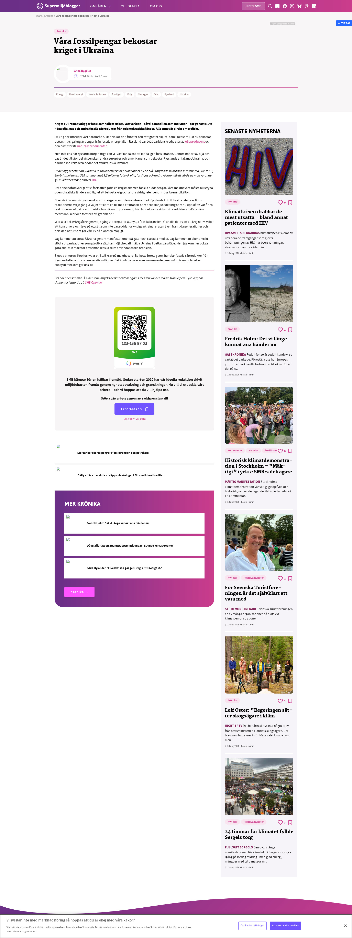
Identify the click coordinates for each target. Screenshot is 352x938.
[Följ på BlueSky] (299, 6)
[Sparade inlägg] (277, 6)
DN (94, 180)
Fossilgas (116, 94)
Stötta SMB (253, 6)
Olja (156, 94)
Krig (129, 94)
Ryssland (169, 94)
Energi (59, 94)
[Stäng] (345, 925)
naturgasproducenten (92, 146)
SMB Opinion (93, 282)
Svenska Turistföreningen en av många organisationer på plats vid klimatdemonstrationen (259, 614)
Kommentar (235, 450)
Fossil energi (76, 94)
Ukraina (184, 94)
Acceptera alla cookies (285, 926)
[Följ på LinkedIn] (314, 6)
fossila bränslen (97, 94)
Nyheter (232, 202)
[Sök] (270, 6)
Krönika (48, 16)
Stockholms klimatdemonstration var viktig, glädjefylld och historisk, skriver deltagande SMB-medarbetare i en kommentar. (258, 489)
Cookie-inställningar (252, 926)
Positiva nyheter (275, 450)
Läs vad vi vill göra (134, 419)
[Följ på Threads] (307, 6)
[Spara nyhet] (290, 203)
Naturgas (143, 94)
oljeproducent (195, 142)
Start (39, 16)
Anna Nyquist (82, 71)
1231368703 (131, 409)
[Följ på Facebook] (285, 6)
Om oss (156, 6)
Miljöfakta (130, 6)
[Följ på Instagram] (292, 6)
